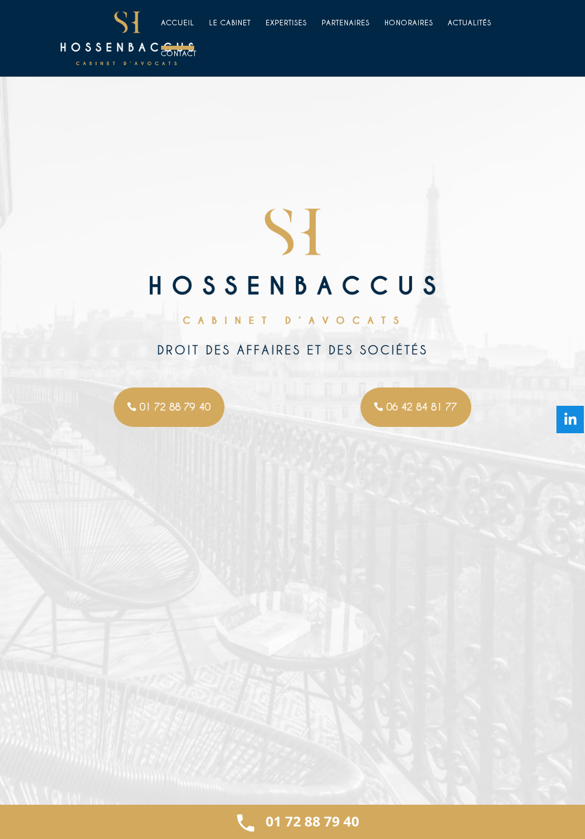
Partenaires (346, 22)
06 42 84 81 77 (421, 406)
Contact (179, 53)
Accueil (177, 22)
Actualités (469, 22)
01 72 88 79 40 (174, 406)
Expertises (286, 22)
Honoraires (408, 22)
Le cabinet (230, 22)
